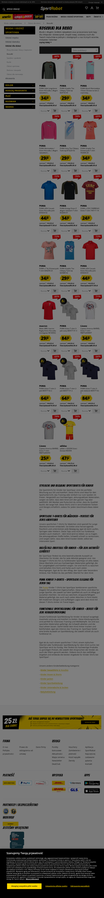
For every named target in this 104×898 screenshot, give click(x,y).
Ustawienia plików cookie (56, 886)
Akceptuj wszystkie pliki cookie (24, 886)
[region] (52, 873)
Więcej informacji (32, 879)
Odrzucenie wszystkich (80, 886)
